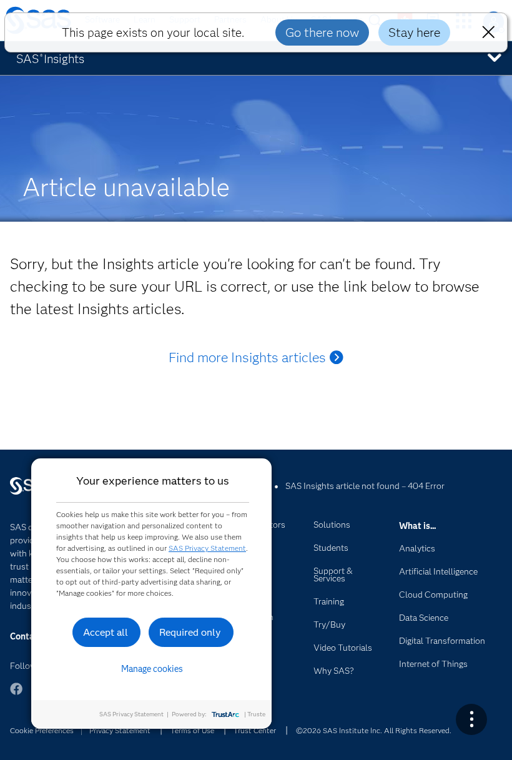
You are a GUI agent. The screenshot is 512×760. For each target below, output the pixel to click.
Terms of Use (192, 730)
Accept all (105, 632)
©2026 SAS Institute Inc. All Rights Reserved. (373, 730)
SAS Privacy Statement (207, 548)
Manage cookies (152, 668)
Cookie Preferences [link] (42, 730)
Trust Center (255, 730)
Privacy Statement (119, 730)
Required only (190, 632)
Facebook (16, 694)
